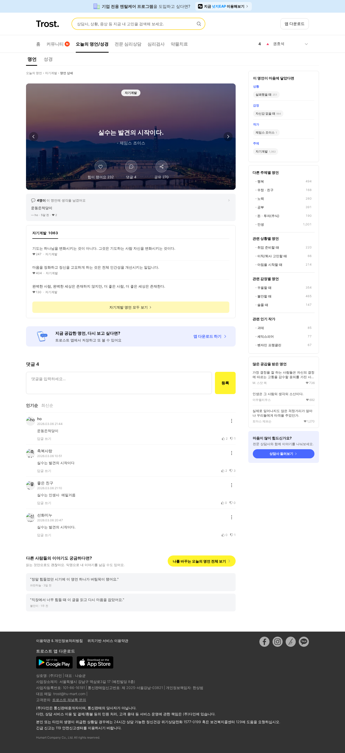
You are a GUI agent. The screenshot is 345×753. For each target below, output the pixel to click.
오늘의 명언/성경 (92, 44)
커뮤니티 (55, 44)
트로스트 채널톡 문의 (69, 700)
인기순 (32, 405)
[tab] (45, 234)
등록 (225, 382)
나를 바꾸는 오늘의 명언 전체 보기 (199, 561)
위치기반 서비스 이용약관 (107, 640)
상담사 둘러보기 (281, 453)
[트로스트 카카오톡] (304, 642)
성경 (48, 59)
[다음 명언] (228, 136)
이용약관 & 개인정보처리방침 (60, 640)
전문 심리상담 (128, 44)
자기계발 (51, 73)
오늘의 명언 (34, 73)
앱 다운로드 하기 (207, 336)
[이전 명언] (33, 136)
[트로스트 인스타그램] (278, 642)
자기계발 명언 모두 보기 (128, 307)
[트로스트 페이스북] (264, 642)
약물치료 (179, 44)
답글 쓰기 (44, 439)
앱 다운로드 (295, 23)
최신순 (47, 405)
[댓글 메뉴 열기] (232, 421)
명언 (32, 59)
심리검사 (156, 44)
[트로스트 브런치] (291, 642)
